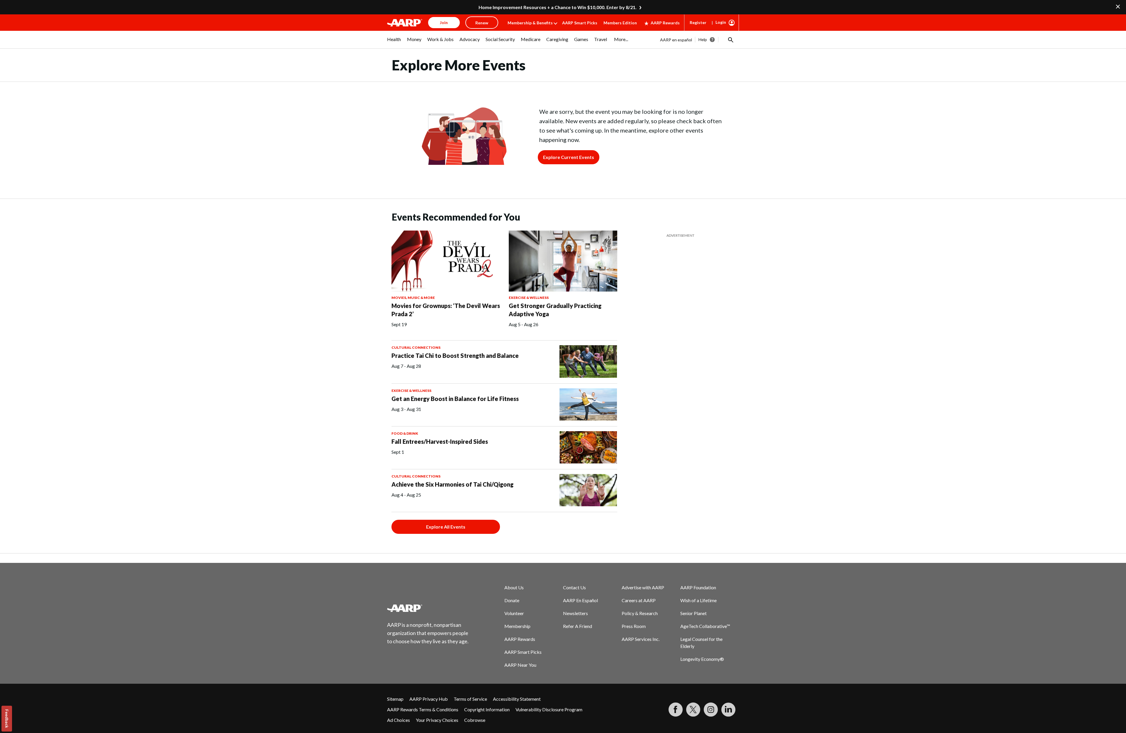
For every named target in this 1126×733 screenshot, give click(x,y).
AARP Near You (520, 665)
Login (720, 22)
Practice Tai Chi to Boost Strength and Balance (455, 355)
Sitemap (395, 699)
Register (698, 22)
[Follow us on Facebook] (676, 709)
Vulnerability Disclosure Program (548, 709)
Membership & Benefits (530, 22)
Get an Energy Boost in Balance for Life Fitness (455, 398)
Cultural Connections (415, 347)
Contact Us (574, 587)
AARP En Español (580, 600)
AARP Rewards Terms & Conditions (422, 709)
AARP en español (676, 39)
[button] (730, 39)
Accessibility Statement (517, 699)
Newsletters (575, 613)
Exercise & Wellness (529, 297)
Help (702, 39)
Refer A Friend (577, 626)
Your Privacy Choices (437, 720)
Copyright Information (487, 709)
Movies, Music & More (413, 297)
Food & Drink (404, 433)
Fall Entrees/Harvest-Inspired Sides (439, 441)
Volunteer (514, 613)
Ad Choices (398, 720)
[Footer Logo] (428, 608)
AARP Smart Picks (579, 22)
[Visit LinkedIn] (728, 709)
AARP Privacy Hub (428, 699)
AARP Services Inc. (640, 639)
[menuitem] (394, 42)
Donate (511, 600)
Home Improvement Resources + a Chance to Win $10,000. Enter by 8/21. (558, 7)
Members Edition (620, 22)
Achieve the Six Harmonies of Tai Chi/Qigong (452, 484)
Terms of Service (470, 699)
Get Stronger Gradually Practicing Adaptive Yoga (555, 309)
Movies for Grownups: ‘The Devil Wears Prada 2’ (445, 309)
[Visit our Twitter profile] (693, 709)
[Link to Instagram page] (711, 709)
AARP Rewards (665, 22)
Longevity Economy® (702, 659)
